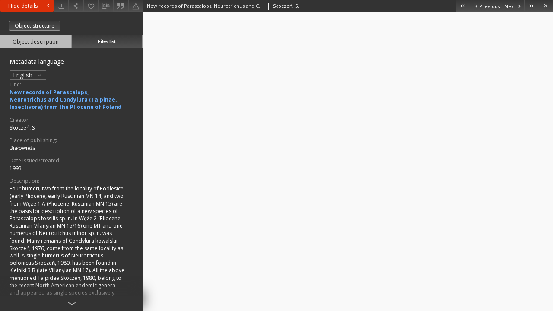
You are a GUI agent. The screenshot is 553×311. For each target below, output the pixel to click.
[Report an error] (135, 6)
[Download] (61, 6)
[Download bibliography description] (106, 6)
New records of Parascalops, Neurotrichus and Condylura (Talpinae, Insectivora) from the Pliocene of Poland (65, 100)
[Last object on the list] (531, 6)
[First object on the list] (463, 6)
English (23, 75)
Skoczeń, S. (23, 127)
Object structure (34, 25)
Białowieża (23, 148)
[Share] (76, 6)
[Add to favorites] (91, 6)
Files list (107, 41)
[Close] (546, 6)
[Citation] (120, 6)
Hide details (23, 6)
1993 (16, 168)
